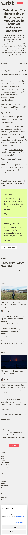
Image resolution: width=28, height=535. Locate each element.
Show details (19, 522)
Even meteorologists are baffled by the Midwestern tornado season (13, 318)
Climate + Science (22, 67)
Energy (3, 456)
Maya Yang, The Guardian (7, 336)
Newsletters (4, 497)
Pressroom (4, 487)
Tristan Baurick (5, 395)
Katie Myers (7, 311)
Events (3, 499)
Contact (3, 481)
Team (2, 479)
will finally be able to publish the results (12, 170)
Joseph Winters (5, 409)
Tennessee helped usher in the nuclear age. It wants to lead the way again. (13, 304)
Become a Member (6, 502)
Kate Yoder (4, 346)
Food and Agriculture (18, 270)
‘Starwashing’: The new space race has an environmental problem (12, 373)
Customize (13, 531)
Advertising (4, 504)
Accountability (5, 462)
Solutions (3, 460)
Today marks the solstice (11, 81)
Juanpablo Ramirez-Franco (8, 323)
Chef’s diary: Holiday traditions (12, 264)
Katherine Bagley (5, 419)
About (3, 476)
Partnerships (4, 485)
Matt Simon (20, 323)
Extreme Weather (5, 464)
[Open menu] (25, 3)
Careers (3, 483)
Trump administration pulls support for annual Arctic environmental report (12, 331)
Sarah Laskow (4, 59)
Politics (3, 458)
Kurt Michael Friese (6, 270)
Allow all (14, 527)
